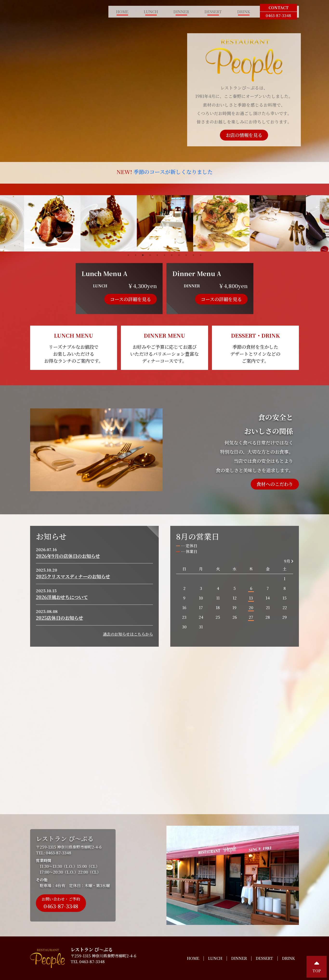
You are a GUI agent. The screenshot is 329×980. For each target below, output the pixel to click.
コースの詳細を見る (130, 299)
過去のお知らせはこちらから (128, 634)
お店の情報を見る (244, 135)
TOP (316, 971)
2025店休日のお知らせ (59, 617)
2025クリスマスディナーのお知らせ (73, 576)
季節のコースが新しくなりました (173, 171)
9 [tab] (186, 255)
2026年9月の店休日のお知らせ (68, 556)
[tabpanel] (165, 223)
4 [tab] (150, 255)
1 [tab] (128, 255)
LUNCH (151, 11)
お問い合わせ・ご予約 (61, 903)
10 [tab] (193, 255)
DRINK (243, 11)
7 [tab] (171, 255)
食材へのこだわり (275, 484)
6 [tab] (164, 255)
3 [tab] (142, 255)
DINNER (181, 11)
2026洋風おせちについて (62, 597)
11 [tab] (200, 255)
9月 (287, 561)
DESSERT (213, 11)
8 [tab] (179, 255)
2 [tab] (135, 255)
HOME (122, 11)
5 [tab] (157, 255)
